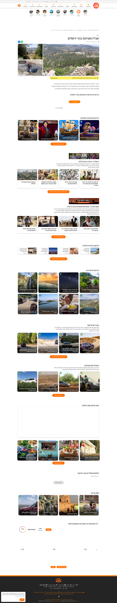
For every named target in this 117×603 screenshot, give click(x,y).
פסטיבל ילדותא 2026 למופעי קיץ (49, 138)
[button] (26, 11)
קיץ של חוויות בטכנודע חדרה (29, 138)
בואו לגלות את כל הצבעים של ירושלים (58, 192)
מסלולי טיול (65, 586)
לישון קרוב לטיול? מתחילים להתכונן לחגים (50, 513)
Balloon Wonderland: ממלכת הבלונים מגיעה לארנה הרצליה (69, 137)
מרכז (63, 588)
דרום (51, 588)
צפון (66, 588)
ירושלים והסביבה (57, 588)
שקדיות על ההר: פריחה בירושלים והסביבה (71, 183)
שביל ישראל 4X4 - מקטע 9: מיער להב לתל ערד (91, 350)
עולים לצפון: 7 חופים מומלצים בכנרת (49, 311)
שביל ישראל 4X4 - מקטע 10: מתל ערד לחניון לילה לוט (49, 350)
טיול (97, 35)
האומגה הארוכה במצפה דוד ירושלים (28, 183)
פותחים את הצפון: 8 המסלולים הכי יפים (28, 290)
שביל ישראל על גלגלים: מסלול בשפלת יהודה (29, 513)
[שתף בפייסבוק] (19, 42)
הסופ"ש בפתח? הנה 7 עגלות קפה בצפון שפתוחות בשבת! (28, 458)
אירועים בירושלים (94, 476)
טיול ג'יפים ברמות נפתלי (93, 390)
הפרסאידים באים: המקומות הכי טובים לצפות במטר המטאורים (69, 290)
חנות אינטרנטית (52, 585)
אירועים (54, 586)
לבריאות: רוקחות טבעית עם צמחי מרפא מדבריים (49, 229)
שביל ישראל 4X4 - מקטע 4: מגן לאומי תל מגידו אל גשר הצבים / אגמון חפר (70, 350)
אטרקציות (71, 586)
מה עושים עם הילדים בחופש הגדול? (91, 513)
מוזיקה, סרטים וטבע (72, 514)
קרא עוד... (74, 102)
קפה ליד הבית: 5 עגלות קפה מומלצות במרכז (71, 458)
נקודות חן (59, 586)
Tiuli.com (77, 601)
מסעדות (50, 586)
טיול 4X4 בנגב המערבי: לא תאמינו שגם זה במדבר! (28, 389)
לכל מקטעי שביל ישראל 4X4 (58, 357)
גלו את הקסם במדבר (58, 237)
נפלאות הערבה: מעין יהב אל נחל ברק (49, 389)
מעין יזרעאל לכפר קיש (72, 390)
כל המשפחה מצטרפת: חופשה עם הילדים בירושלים (90, 290)
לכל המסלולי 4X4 (58, 395)
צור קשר (74, 585)
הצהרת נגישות (47, 599)
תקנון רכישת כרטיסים (63, 599)
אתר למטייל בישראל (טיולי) (55, 601)
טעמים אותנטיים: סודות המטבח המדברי (29, 229)
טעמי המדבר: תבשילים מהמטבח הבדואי (69, 311)
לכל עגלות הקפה (58, 463)
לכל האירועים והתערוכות (58, 144)
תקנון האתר (71, 599)
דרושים (68, 585)
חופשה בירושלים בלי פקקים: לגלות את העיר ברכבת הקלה (48, 183)
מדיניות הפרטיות (18, 596)
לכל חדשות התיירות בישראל (58, 259)
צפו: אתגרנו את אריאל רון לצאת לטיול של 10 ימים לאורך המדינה (28, 311)
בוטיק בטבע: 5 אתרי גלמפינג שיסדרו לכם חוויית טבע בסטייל (91, 458)
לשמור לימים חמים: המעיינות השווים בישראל (91, 311)
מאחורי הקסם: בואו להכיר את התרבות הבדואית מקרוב (69, 229)
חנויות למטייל (61, 585)
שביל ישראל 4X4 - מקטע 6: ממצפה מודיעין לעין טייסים (27, 350)
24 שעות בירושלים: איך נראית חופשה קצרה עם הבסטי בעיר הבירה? (90, 183)
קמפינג (45, 586)
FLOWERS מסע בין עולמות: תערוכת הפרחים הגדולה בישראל (89, 137)
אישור (22, 599)
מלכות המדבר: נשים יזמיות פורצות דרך (91, 229)
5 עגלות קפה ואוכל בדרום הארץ (49, 459)
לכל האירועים (54, 78)
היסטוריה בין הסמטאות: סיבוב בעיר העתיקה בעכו (48, 290)
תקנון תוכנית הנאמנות (55, 599)
